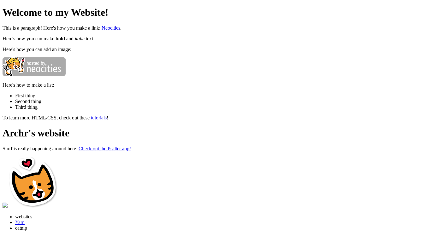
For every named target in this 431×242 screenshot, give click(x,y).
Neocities (111, 28)
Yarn (20, 222)
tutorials (99, 117)
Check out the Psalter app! (105, 148)
